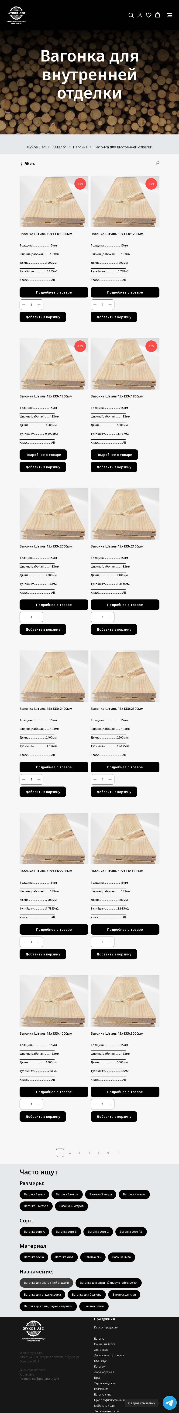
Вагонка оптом (94, 1306)
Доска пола (101, 1350)
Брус (97, 1378)
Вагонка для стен (124, 1295)
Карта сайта (27, 1374)
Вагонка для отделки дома (42, 1295)
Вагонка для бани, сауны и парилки (48, 1306)
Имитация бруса (104, 1344)
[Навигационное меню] (169, 15)
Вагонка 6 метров (71, 1206)
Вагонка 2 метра (67, 1194)
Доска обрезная (104, 1372)
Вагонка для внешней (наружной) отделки (108, 1283)
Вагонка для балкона (86, 1295)
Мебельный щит (104, 1406)
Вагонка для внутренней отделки (46, 1283)
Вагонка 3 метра (101, 1194)
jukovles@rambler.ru (33, 1370)
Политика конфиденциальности (39, 1379)
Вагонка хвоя (64, 1257)
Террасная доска (104, 1383)
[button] (131, 15)
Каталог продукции (106, 1327)
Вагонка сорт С (98, 1232)
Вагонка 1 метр (34, 1194)
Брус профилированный (109, 1400)
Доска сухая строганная (109, 1355)
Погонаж (99, 1367)
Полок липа (101, 1389)
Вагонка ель (93, 1257)
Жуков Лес (36, 147)
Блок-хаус (100, 1361)
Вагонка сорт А (34, 1232)
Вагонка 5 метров (36, 1206)
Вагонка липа (121, 1257)
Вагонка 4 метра (134, 1194)
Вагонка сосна (34, 1257)
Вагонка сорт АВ (131, 1232)
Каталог (59, 147)
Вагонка (80, 147)
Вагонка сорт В (66, 1232)
